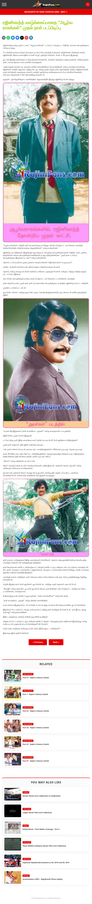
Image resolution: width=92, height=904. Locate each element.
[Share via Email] (26, 38)
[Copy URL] (4, 38)
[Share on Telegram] (13, 38)
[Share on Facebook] (17, 38)
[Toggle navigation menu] (4, 4)
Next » (56, 642)
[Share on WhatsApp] (8, 38)
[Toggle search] (87, 4)
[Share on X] (22, 38)
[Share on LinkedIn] (31, 38)
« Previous (38, 642)
